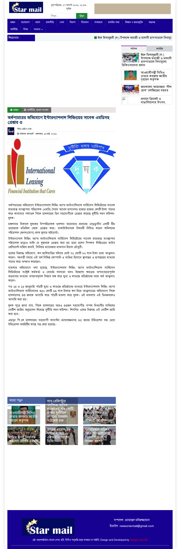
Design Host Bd (139, 539)
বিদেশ (72, 22)
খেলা (62, 22)
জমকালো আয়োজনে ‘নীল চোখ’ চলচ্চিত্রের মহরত (156, 88)
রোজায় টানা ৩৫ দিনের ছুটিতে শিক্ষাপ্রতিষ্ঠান (95, 417)
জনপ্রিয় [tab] (159, 48)
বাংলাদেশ (25, 22)
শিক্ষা (25, 29)
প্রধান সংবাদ (42, 109)
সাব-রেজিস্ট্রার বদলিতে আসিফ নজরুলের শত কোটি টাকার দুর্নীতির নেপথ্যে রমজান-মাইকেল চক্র (60, 411)
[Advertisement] (61, 77)
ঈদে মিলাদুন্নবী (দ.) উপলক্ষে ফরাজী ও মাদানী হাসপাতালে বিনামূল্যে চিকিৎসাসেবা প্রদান (147, 60)
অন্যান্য (37, 29)
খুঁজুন (81, 15)
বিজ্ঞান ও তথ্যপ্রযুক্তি (134, 22)
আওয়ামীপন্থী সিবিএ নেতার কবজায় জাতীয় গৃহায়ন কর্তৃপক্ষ (23, 417)
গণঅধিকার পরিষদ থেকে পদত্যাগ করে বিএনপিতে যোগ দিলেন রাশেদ (97, 435)
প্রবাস (37, 22)
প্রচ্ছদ (12, 22)
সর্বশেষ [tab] (134, 48)
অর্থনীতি (14, 29)
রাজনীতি (50, 22)
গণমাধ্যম (98, 22)
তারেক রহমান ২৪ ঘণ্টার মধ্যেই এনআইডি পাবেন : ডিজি (59, 435)
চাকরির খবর (113, 22)
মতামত (152, 22)
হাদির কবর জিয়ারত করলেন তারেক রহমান (23, 439)
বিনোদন (85, 22)
